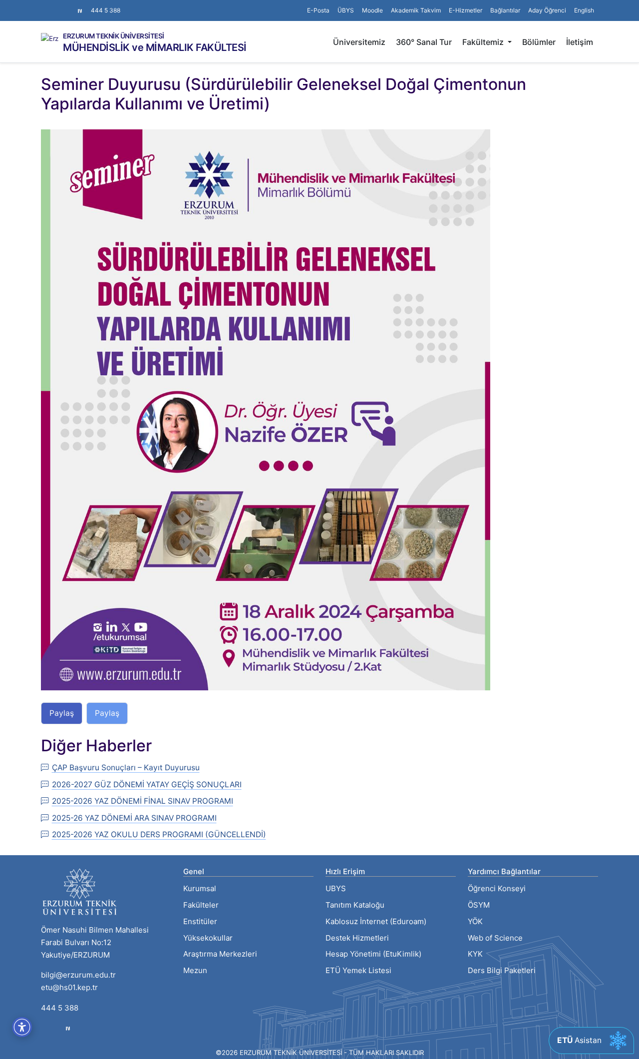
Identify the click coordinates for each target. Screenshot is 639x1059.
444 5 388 (105, 10)
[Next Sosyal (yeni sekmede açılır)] (80, 10)
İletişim (579, 42)
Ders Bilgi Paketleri (502, 970)
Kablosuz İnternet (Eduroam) (375, 921)
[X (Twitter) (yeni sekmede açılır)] (53, 5)
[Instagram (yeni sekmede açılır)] (45, 5)
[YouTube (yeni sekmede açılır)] (69, 5)
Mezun (195, 970)
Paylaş (61, 713)
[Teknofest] (68, 1028)
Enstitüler (200, 921)
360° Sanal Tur (424, 42)
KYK (475, 954)
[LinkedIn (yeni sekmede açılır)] (61, 5)
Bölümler (539, 42)
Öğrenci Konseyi (497, 888)
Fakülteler (201, 905)
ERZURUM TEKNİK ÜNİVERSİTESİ (113, 36)
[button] (505, 10)
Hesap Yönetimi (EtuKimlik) (373, 954)
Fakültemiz (484, 42)
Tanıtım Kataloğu (354, 905)
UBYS (335, 888)
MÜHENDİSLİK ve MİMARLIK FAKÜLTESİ (155, 47)
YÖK (475, 921)
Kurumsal (199, 888)
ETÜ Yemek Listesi (358, 970)
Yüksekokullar (208, 938)
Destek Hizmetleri (357, 938)
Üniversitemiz (359, 42)
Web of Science (495, 938)
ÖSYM (479, 905)
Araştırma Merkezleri (220, 954)
